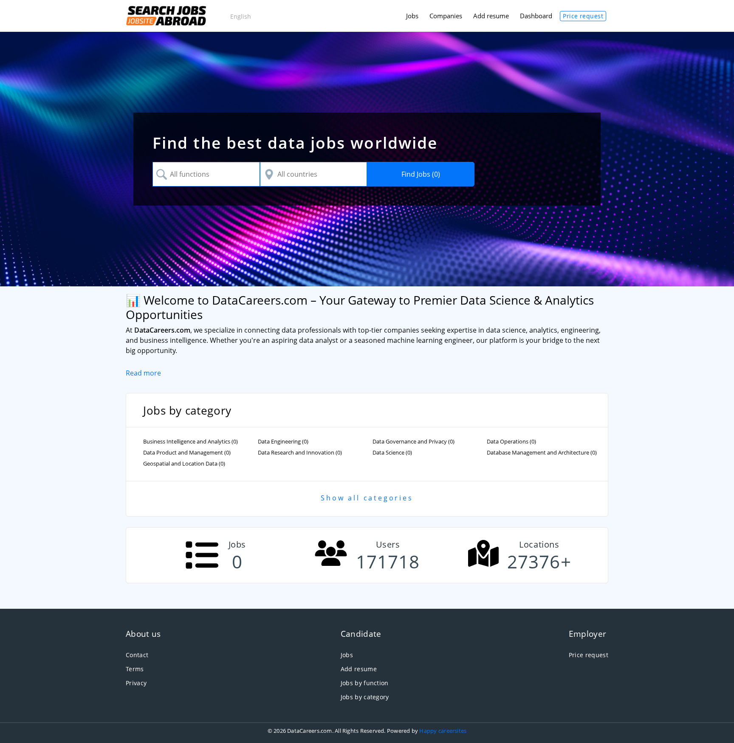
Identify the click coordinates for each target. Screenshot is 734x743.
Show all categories (367, 498)
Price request (583, 16)
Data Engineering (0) (283, 441)
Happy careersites (442, 731)
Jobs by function (365, 683)
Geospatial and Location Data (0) (184, 463)
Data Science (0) (392, 452)
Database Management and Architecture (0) (542, 452)
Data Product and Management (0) (187, 452)
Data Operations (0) (511, 441)
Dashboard (536, 15)
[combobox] (206, 174)
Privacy (136, 683)
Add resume (491, 15)
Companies (445, 15)
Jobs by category (365, 697)
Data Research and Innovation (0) (300, 452)
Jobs (412, 15)
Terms (135, 669)
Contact (137, 655)
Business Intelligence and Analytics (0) (190, 441)
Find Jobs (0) (420, 174)
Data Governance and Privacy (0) (414, 441)
